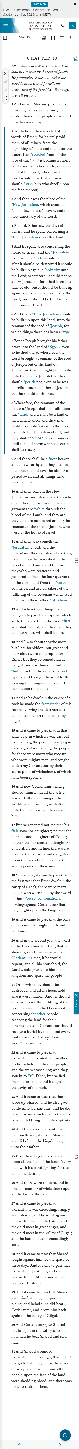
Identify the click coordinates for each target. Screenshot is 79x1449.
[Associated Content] (75, 58)
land (35, 160)
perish (30, 381)
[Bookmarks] (53, 37)
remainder (51, 703)
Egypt (54, 346)
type (66, 331)
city (42, 426)
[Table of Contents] (5, 37)
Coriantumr (22, 958)
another (39, 1013)
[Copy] (5, 91)
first (67, 621)
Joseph (56, 325)
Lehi (39, 258)
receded (38, 154)
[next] (59, 1444)
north (61, 582)
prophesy (45, 952)
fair (15, 830)
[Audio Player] (65, 1435)
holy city (53, 269)
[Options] (71, 37)
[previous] (19, 1444)
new (53, 458)
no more (36, 438)
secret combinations (43, 898)
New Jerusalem (25, 204)
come (17, 210)
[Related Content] (62, 37)
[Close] (5, 73)
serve (29, 184)
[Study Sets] (44, 37)
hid (15, 671)
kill (32, 1075)
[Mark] (5, 82)
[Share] (5, 98)
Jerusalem (61, 252)
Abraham (59, 600)
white (40, 509)
